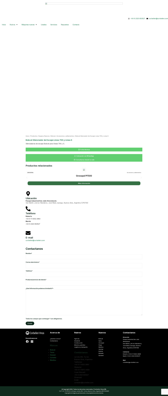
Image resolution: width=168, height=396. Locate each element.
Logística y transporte (81, 347)
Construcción (78, 343)
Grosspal (30, 172)
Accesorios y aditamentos (65, 136)
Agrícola (76, 338)
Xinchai (101, 349)
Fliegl (100, 345)
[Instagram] (32, 341)
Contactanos (54, 341)
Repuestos (65, 25)
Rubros (12, 25)
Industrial (77, 341)
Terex (52, 352)
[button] (84, 149)
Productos (33, 136)
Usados (43, 25)
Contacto (76, 25)
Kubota (101, 351)
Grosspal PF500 (84, 176)
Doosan (53, 355)
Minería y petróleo (79, 345)
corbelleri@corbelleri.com (35, 240)
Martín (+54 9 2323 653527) (131, 356)
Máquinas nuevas (28, 25)
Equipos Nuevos (43, 136)
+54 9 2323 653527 (33, 224)
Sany (100, 341)
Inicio (4, 25)
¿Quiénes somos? (55, 338)
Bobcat (53, 136)
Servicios (53, 25)
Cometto (53, 358)
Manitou (53, 360)
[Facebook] (27, 341)
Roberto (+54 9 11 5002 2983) (132, 354)
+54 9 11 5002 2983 (33, 219)
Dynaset (101, 355)
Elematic (101, 353)
